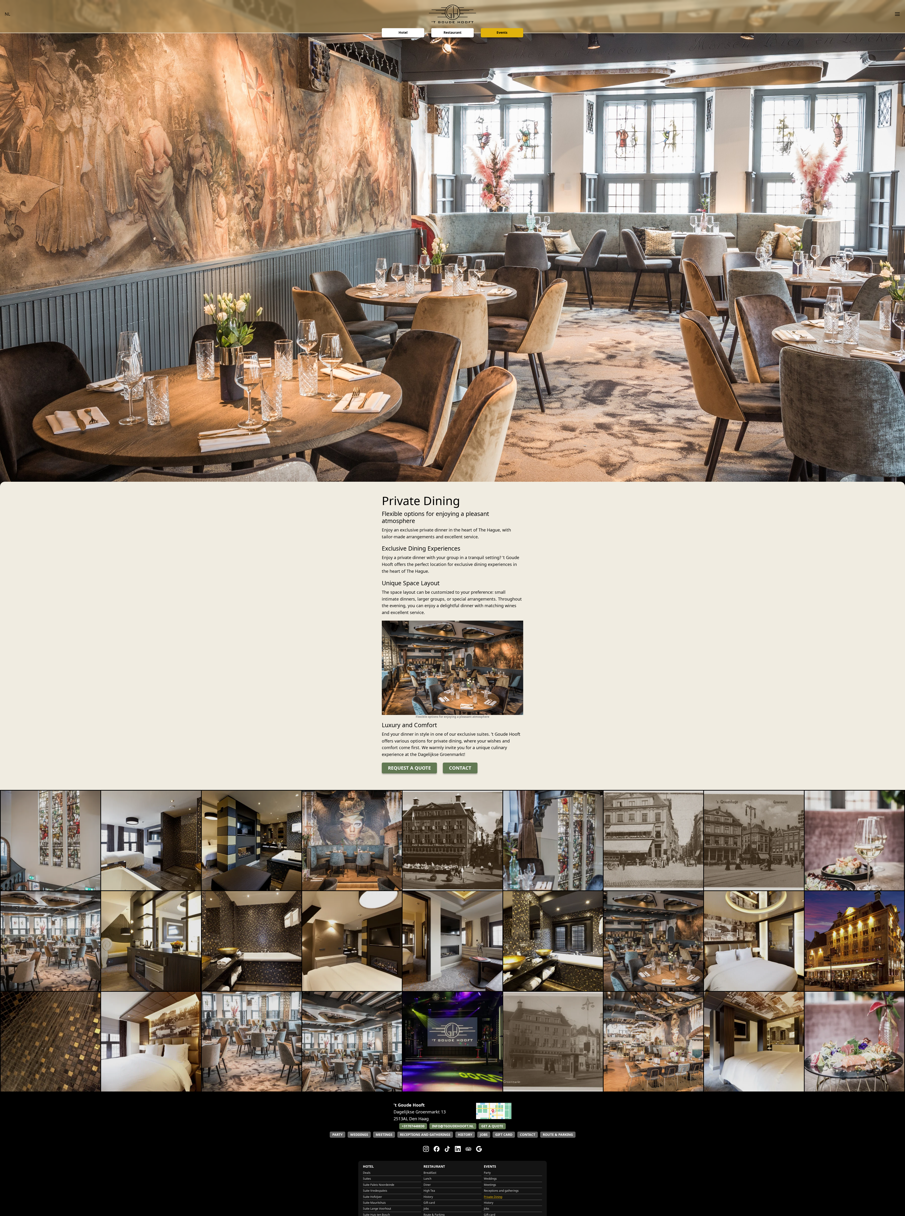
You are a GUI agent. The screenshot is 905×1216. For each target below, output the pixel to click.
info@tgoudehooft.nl (453, 1126)
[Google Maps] (493, 1117)
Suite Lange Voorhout (377, 1209)
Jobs (484, 1134)
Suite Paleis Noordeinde (378, 1185)
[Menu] (895, 14)
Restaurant (452, 32)
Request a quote (409, 768)
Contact (460, 768)
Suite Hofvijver (372, 1197)
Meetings (384, 1134)
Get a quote (492, 1126)
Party (337, 1134)
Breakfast (430, 1173)
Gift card (503, 1134)
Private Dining (493, 1197)
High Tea (429, 1191)
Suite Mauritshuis (374, 1203)
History (465, 1134)
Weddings (359, 1134)
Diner (427, 1185)
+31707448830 (413, 1126)
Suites (367, 1179)
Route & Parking (558, 1134)
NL (7, 14)
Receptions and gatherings (425, 1134)
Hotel (403, 32)
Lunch (427, 1179)
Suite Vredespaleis (375, 1191)
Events (502, 32)
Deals (366, 1173)
